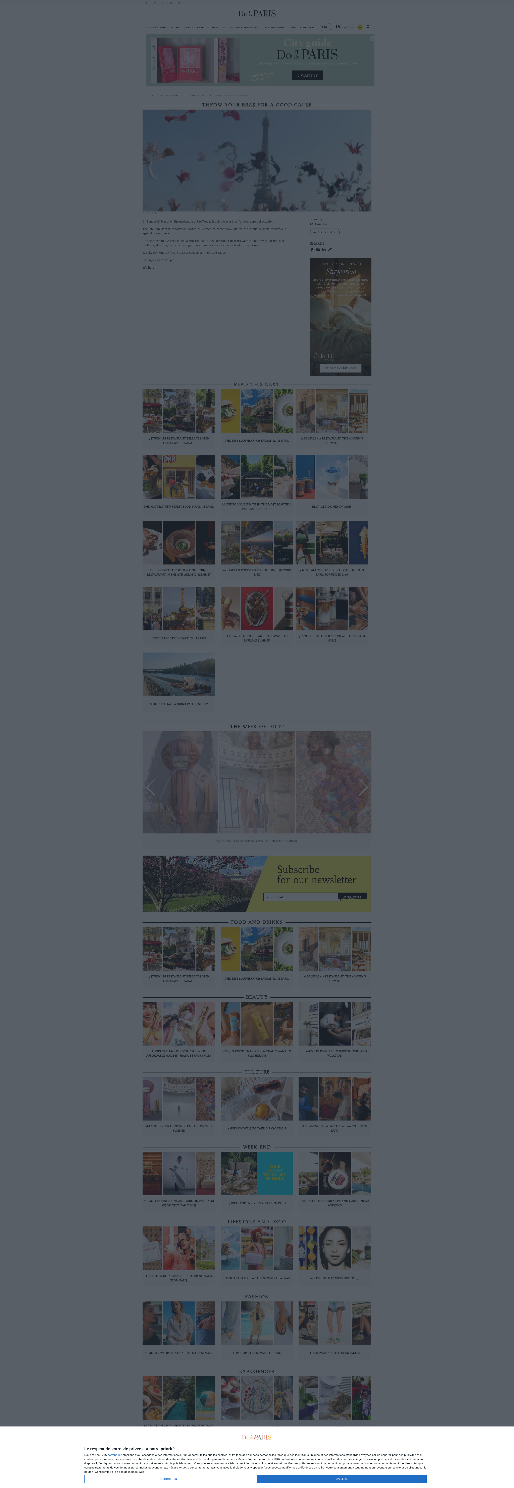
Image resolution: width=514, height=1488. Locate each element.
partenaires (115, 1454)
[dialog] (257, 1457)
